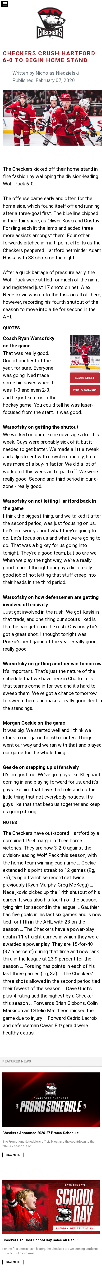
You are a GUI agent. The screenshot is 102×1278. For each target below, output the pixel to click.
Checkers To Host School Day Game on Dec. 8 (40, 1240)
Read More (12, 1155)
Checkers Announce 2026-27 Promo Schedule (40, 1133)
